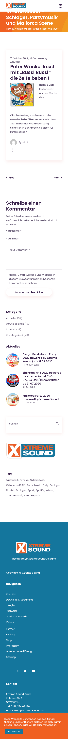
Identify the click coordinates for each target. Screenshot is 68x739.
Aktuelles (20, 28)
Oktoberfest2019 (15, 485)
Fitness (24, 480)
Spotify (40, 490)
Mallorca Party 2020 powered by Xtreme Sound (41, 397)
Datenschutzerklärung (19, 651)
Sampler (12, 611)
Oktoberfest (37, 480)
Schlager (21, 490)
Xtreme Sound (31, 572)
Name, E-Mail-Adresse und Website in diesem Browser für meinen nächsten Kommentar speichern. (32, 279)
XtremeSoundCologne (42, 558)
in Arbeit (11, 329)
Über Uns (11, 594)
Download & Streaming (19, 599)
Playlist (10, 490)
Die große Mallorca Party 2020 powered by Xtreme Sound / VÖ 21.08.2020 (40, 357)
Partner (10, 629)
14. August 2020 (31, 364)
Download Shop (15, 324)
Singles (11, 605)
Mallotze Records (17, 616)
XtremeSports (32, 495)
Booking (10, 634)
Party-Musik (34, 485)
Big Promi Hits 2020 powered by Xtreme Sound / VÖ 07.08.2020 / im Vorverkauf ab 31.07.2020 (42, 378)
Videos (10, 622)
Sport (31, 490)
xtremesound (14, 495)
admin (25, 142)
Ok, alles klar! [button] (14, 731)
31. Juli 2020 (29, 387)
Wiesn (49, 490)
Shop (9, 640)
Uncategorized (14, 335)
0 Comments (38, 58)
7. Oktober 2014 (19, 58)
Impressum (12, 645)
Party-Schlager (51, 485)
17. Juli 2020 (29, 402)
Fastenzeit (12, 480)
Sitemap (11, 657)
